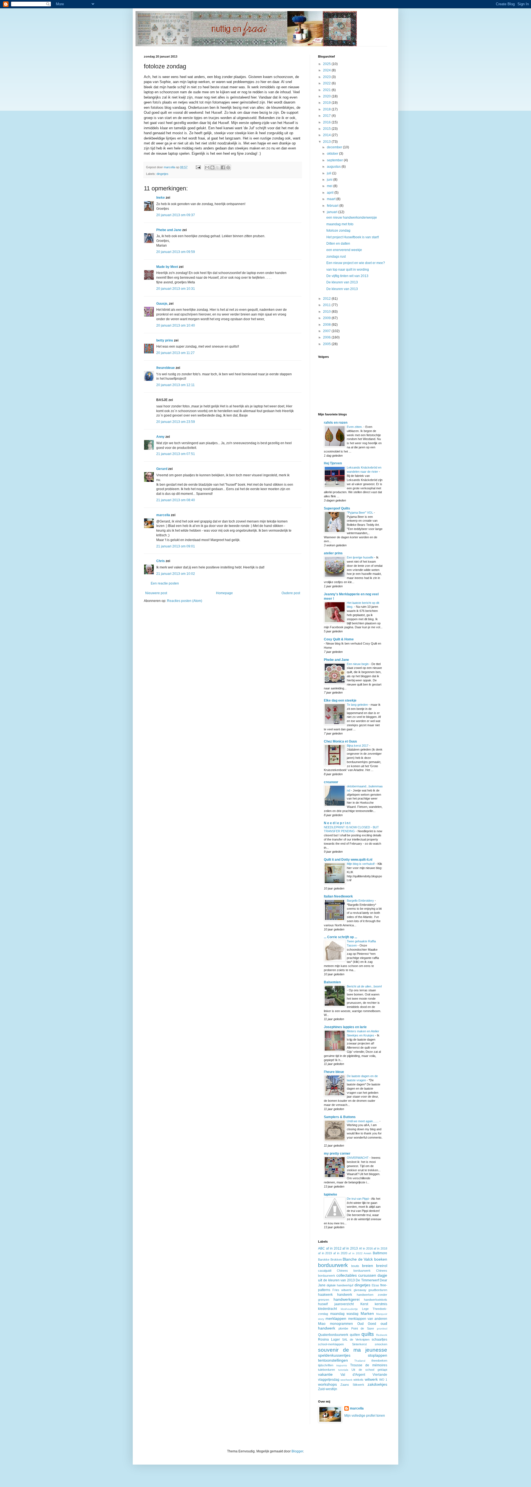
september (335, 160)
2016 (327, 122)
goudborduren (377, 1290)
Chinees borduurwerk (354, 1270)
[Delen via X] (217, 167)
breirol (381, 1265)
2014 (327, 135)
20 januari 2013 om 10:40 (175, 325)
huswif (323, 1304)
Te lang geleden (358, 704)
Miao (322, 1324)
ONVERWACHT (358, 1157)
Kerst (364, 1304)
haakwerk (325, 1295)
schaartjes (379, 1339)
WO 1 (383, 1379)
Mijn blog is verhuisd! (361, 863)
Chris (160, 561)
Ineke (160, 198)
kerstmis (381, 1304)
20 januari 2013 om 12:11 (175, 385)
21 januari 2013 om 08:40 (175, 500)
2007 (327, 331)
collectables (346, 1275)
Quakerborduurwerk (333, 1335)
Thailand (359, 1360)
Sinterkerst (359, 1344)
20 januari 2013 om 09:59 (175, 252)
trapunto (341, 1365)
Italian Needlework (338, 896)
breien (367, 1265)
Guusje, (162, 304)
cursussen (367, 1275)
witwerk (371, 1379)
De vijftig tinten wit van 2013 (347, 276)
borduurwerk (333, 1265)
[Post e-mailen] (198, 167)
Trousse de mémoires (368, 1365)
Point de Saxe (362, 1328)
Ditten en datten (338, 243)
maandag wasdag (344, 1314)
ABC (321, 1248)
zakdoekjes (377, 1384)
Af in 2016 (366, 1248)
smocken (381, 1344)
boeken (380, 1259)
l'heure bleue (334, 1072)
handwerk (344, 1295)
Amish (367, 1253)
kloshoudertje (349, 1308)
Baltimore (380, 1253)
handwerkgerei (347, 1299)
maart (331, 199)
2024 (327, 70)
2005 (327, 344)
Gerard (161, 469)
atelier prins (333, 553)
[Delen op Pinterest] (228, 167)
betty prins (164, 340)
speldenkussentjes (334, 1355)
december (335, 147)
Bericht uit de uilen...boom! (364, 986)
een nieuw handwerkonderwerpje (351, 217)
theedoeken (379, 1360)
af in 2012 (334, 1248)
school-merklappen (331, 1344)
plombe (343, 1328)
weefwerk (346, 1379)
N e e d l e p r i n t (337, 823)
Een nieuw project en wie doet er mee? (355, 263)
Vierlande (380, 1375)
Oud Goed (366, 1324)
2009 (327, 318)
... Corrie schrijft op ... (340, 937)
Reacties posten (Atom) (184, 601)
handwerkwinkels (375, 1299)
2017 (327, 116)
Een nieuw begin (358, 664)
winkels (358, 1379)
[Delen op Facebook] (223, 167)
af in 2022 (355, 1253)
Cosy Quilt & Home (339, 639)
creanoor (331, 782)
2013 (327, 142)
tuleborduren (326, 1369)
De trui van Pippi (358, 1198)
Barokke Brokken (330, 1259)
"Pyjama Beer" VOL (360, 512)
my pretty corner (337, 1153)
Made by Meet (167, 267)
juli (329, 173)
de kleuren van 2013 (339, 1280)
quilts (367, 1334)
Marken (367, 1313)
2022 (327, 83)
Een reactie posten (165, 583)
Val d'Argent (352, 1375)
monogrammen (341, 1324)
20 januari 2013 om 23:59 (175, 422)
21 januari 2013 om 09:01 (175, 546)
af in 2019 (325, 1253)
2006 (327, 337)
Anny (160, 437)
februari (333, 206)
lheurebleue (165, 368)
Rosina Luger (329, 1339)
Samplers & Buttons (340, 1117)
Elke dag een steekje (340, 700)
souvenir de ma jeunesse (352, 1350)
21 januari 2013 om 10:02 (175, 574)
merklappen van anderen (367, 1319)
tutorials (343, 1369)
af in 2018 (380, 1248)
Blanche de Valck (358, 1259)
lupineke (330, 1194)
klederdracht (327, 1309)
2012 (327, 299)
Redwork (381, 1334)
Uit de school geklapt (369, 1369)
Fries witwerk (342, 1290)
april (330, 193)
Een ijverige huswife (360, 557)
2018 (327, 109)
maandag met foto (339, 224)
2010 (327, 312)
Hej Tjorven (333, 463)
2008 (327, 325)
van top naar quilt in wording (347, 269)
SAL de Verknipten (355, 1339)
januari (332, 212)
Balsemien (332, 982)
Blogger (297, 1451)
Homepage (224, 593)
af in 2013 (350, 1248)
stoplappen (377, 1355)
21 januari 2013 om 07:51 (175, 454)
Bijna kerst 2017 (358, 745)
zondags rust (336, 256)
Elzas (375, 1285)
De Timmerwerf (367, 1280)
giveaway (360, 1290)
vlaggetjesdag (328, 1380)
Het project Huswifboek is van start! (352, 237)
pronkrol (382, 1328)
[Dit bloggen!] (212, 167)
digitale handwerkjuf (340, 1285)
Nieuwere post (156, 593)
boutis (355, 1266)
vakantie (325, 1374)
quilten (355, 1335)
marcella (163, 515)
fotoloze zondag (338, 230)
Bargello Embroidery (361, 900)
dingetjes (162, 173)
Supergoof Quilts (337, 508)
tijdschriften (325, 1365)
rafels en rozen (335, 423)
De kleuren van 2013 (342, 282)
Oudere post (291, 593)
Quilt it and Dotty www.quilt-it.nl (348, 860)
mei (330, 186)
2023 (327, 77)
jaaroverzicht (344, 1304)
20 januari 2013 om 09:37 (175, 215)
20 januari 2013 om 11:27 (175, 353)
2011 (327, 305)
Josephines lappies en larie (345, 1027)
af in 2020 (340, 1253)
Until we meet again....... (363, 1121)
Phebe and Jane (168, 230)
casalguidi (324, 1270)
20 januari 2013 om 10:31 (175, 289)
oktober (333, 154)
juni (330, 180)
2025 (327, 64)
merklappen (336, 1318)
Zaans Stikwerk (352, 1384)
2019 (327, 103)
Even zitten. (355, 426)
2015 (327, 129)
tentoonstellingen (333, 1360)
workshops (327, 1384)
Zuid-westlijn (327, 1389)
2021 (327, 90)
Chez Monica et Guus (340, 741)
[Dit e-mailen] (207, 167)
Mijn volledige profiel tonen (364, 1416)
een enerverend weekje (344, 250)
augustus (334, 167)
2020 (327, 96)
